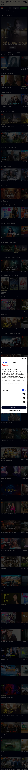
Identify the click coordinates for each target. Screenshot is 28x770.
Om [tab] (23, 362)
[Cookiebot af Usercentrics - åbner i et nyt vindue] (21, 359)
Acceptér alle (14, 407)
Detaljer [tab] (14, 362)
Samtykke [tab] (5, 362)
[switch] (24, 394)
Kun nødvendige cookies (14, 410)
